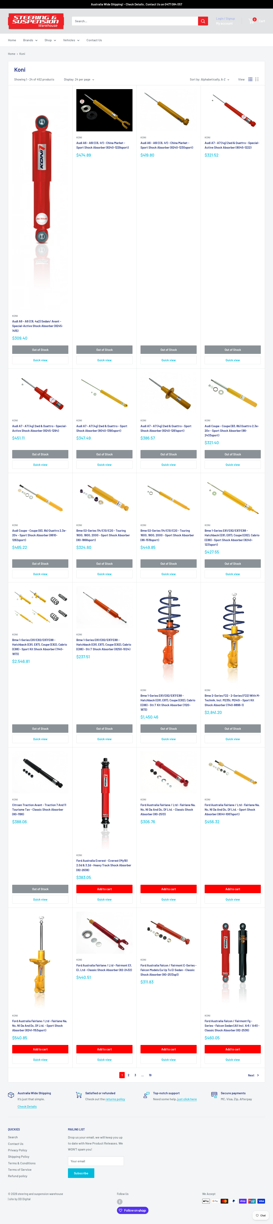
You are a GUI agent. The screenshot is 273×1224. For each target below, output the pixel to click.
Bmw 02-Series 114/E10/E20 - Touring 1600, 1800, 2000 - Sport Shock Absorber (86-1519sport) (167, 535)
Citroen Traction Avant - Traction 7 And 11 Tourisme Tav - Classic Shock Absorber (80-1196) (39, 809)
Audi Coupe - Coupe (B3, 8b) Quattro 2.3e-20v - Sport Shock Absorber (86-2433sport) (232, 430)
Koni (22, 53)
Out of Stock (40, 349)
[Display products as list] (257, 79)
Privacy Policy (17, 1150)
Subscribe (81, 1173)
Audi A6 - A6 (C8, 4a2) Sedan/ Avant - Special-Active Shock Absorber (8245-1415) (37, 325)
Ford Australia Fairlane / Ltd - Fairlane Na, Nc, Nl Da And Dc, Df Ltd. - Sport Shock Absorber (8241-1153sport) (39, 1025)
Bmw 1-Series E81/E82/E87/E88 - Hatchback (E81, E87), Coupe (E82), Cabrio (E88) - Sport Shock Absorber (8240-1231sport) (232, 537)
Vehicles (69, 40)
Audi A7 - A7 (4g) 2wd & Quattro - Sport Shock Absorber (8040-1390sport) (101, 428)
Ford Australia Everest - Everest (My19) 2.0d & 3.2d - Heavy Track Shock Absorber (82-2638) (103, 865)
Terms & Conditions (22, 1163)
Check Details (27, 1106)
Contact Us (94, 40)
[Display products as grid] (250, 79)
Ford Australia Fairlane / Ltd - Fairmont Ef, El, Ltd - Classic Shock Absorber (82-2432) (104, 967)
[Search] (203, 21)
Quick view (40, 360)
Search (13, 1137)
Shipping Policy (18, 1156)
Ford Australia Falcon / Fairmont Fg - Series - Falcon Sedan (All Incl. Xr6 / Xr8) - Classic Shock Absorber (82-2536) (232, 1025)
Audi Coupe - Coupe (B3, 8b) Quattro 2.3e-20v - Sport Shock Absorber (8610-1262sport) (39, 535)
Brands (28, 40)
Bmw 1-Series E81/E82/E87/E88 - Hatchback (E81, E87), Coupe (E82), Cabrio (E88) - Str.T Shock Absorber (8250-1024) (103, 644)
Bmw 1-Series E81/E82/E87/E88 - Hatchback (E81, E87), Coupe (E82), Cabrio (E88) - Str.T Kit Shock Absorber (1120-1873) (167, 702)
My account (224, 23)
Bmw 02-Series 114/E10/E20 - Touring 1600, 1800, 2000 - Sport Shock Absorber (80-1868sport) (103, 535)
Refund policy (17, 1176)
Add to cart (104, 889)
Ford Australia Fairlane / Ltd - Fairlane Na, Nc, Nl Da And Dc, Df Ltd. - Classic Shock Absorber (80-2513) (167, 809)
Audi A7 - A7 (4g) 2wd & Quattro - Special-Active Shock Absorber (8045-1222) (232, 145)
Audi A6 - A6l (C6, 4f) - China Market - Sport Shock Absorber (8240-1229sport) (102, 145)
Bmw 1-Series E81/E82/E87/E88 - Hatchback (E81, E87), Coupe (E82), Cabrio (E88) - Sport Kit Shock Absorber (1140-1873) (39, 647)
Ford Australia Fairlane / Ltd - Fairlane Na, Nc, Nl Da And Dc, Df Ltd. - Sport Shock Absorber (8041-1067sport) (232, 809)
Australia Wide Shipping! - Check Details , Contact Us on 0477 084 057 (136, 4)
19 (150, 1075)
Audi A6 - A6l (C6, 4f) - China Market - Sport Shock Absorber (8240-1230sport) (166, 145)
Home (12, 40)
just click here (187, 1099)
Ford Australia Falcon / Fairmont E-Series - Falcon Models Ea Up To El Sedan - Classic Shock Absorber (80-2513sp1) (168, 969)
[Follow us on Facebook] (120, 1201)
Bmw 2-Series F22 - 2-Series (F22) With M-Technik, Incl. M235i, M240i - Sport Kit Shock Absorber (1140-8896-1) (232, 700)
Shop (48, 40)
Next (251, 1075)
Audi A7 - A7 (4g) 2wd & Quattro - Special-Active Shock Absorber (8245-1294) (39, 428)
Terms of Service (20, 1169)
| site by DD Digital (19, 1199)
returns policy (115, 1099)
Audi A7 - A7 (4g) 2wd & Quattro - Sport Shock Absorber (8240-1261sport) (165, 428)
